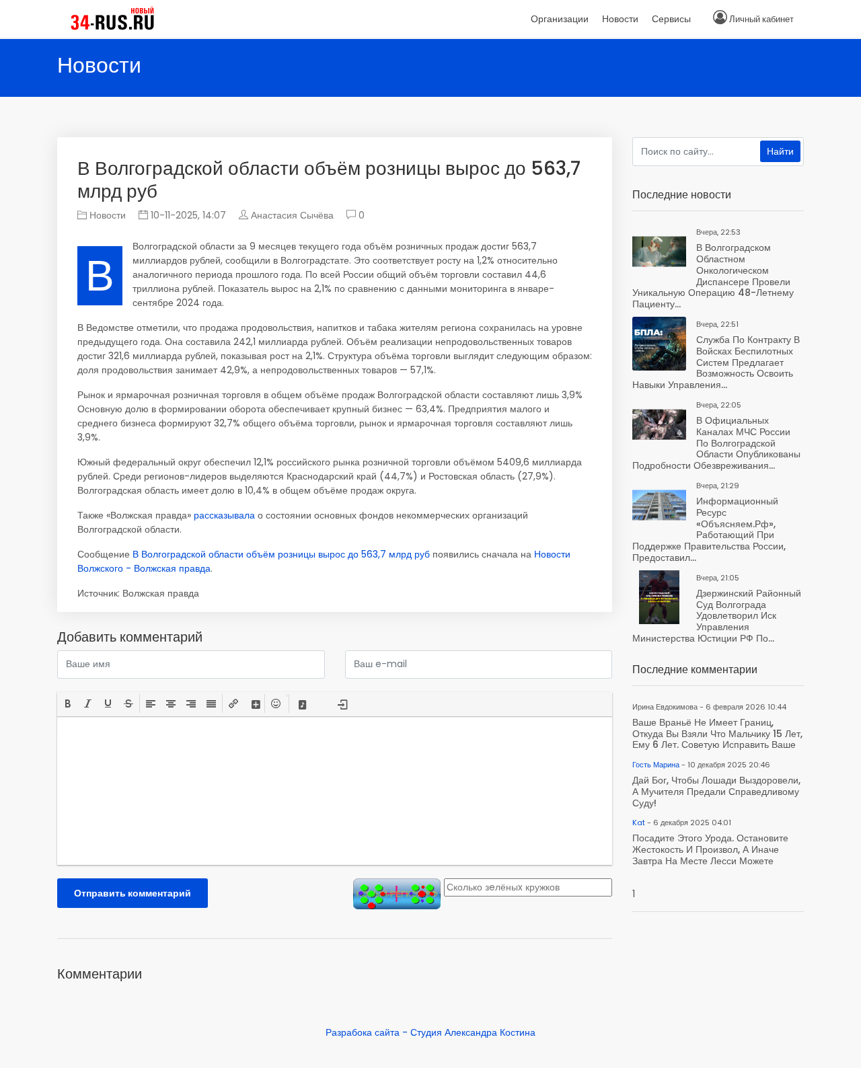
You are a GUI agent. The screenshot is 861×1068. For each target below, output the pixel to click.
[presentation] (68, 703)
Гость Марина (655, 764)
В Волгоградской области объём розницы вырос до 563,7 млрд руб (281, 554)
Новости (106, 215)
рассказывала (224, 515)
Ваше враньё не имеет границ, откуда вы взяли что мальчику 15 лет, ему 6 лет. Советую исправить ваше (717, 734)
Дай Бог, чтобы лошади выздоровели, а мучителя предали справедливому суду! (716, 791)
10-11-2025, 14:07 (187, 215)
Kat (638, 822)
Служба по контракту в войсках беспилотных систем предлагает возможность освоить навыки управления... (716, 362)
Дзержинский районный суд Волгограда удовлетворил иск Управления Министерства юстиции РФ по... (716, 615)
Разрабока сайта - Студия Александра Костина (430, 1032)
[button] (68, 703)
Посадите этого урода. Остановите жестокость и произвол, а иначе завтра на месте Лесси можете (710, 849)
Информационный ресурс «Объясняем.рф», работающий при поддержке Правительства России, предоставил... (709, 529)
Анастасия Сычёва (292, 215)
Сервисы (671, 19)
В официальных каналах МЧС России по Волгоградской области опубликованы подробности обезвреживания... (716, 443)
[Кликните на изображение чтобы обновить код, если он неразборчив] (397, 893)
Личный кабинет (761, 19)
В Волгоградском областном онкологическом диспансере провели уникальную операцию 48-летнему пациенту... (713, 276)
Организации (560, 19)
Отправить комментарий (132, 893)
